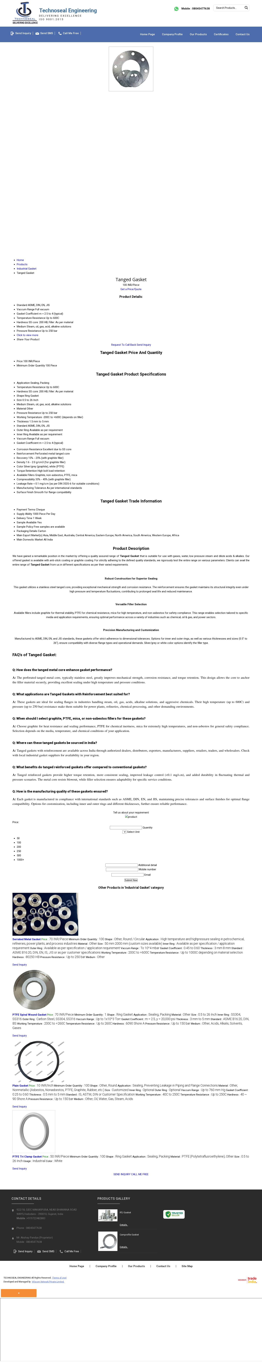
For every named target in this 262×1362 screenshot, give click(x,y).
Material (21, 408)
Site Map (187, 1266)
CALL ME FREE (139, 1174)
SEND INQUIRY (122, 1174)
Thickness (23, 421)
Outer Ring (23, 430)
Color (20, 466)
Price (20, 361)
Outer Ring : (75, 948)
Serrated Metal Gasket (26, 939)
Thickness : (216, 948)
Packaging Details (27, 531)
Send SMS (46, 33)
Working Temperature (29, 417)
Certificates (221, 34)
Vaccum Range (26, 438)
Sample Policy (25, 526)
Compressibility (26, 479)
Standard (22, 425)
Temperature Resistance (31, 387)
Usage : (34, 1161)
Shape (20, 395)
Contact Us (243, 34)
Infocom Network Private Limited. (48, 1281)
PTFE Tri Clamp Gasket (27, 1156)
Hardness (22, 391)
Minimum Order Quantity (31, 365)
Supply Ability (24, 513)
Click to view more (27, 335)
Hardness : (26, 957)
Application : (152, 1014)
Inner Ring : (141, 1090)
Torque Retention (27, 470)
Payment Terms (26, 509)
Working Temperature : (125, 952)
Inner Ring (22, 434)
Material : (87, 943)
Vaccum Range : (140, 948)
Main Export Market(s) (29, 535)
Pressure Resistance (29, 412)
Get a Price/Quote (131, 289)
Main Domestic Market (30, 539)
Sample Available (27, 522)
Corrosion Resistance (29, 449)
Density (21, 462)
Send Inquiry (23, 33)
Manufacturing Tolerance (31, 488)
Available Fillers (26, 475)
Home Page (147, 34)
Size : (130, 943)
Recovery (22, 458)
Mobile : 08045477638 (195, 8)
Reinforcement (25, 453)
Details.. (124, 1224)
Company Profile (172, 34)
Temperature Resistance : (196, 952)
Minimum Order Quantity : (86, 939)
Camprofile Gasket (129, 1234)
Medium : (95, 957)
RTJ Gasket (125, 1212)
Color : (54, 1161)
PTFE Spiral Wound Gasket (29, 1014)
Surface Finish (25, 492)
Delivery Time (24, 518)
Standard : (100, 1094)
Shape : (125, 939)
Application (23, 382)
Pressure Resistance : (62, 957)
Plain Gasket (20, 1085)
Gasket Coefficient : (180, 948)
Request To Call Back (123, 344)
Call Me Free (71, 33)
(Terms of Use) (59, 1278)
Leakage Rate (25, 483)
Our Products (198, 34)
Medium (21, 404)
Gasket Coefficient (27, 443)
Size (19, 400)
